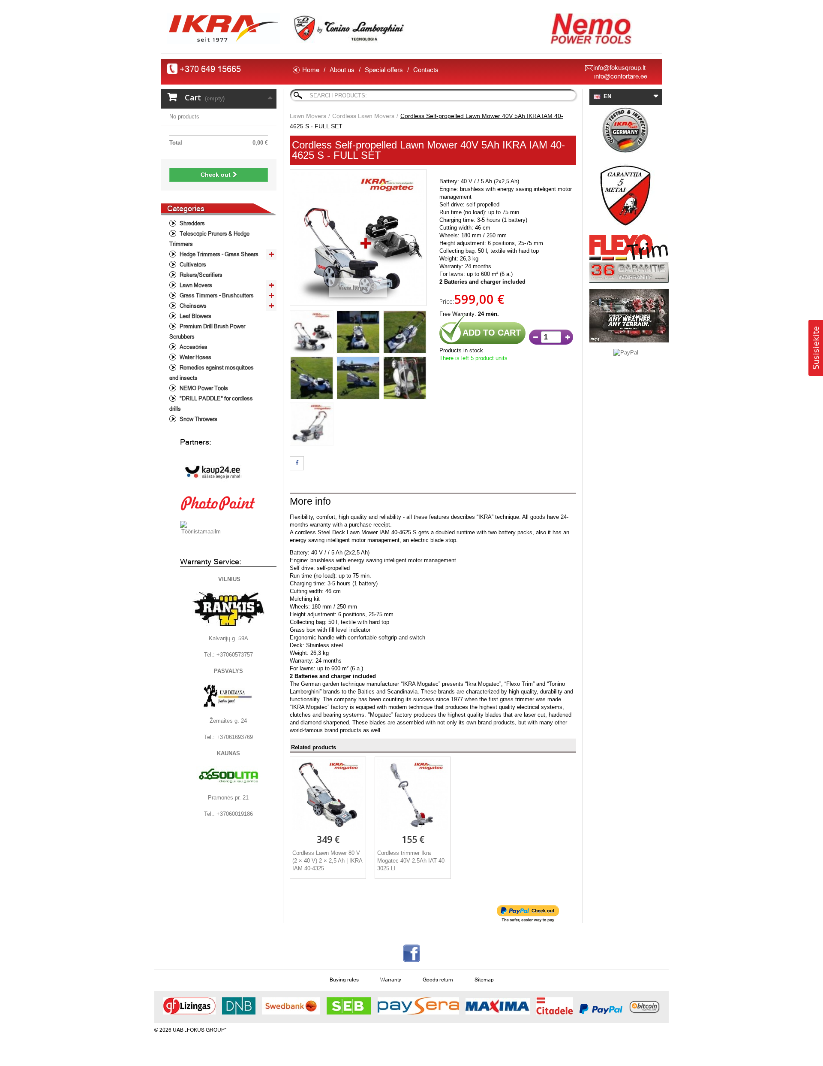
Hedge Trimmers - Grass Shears (218, 254)
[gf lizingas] (189, 1006)
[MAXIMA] (498, 1006)
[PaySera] (418, 1006)
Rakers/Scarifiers (200, 275)
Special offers (384, 69)
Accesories (192, 347)
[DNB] (238, 1006)
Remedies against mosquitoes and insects (211, 372)
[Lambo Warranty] (625, 195)
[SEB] (349, 1006)
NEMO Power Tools (203, 388)
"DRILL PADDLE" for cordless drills (211, 403)
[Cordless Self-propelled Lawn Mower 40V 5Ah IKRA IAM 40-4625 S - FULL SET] (311, 332)
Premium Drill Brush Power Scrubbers (207, 331)
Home (310, 69)
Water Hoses (194, 357)
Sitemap (484, 980)
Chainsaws (192, 306)
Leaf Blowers (194, 316)
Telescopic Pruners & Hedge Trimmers (209, 238)
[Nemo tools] (625, 315)
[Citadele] (554, 1006)
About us (342, 69)
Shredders (191, 223)
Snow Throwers (197, 419)
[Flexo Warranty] (625, 258)
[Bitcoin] (644, 1006)
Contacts (426, 69)
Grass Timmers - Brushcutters (216, 295)
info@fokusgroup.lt (619, 67)
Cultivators (192, 264)
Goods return (438, 980)
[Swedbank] (291, 1006)
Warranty (390, 980)
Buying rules (344, 980)
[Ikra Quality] (625, 131)
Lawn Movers (195, 285)
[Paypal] (601, 1009)
